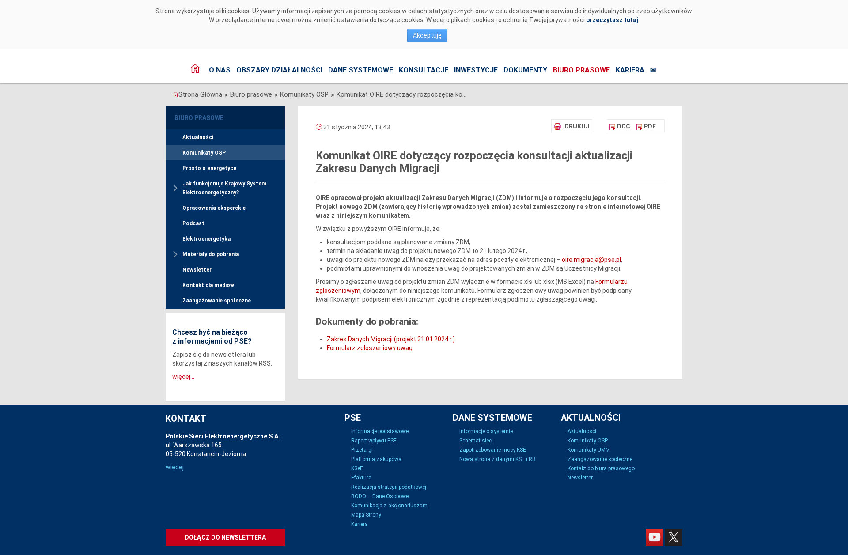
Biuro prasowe (581, 70)
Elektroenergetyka (206, 239)
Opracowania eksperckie (214, 208)
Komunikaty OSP (304, 94)
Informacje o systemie (486, 431)
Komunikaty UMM (589, 450)
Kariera (630, 70)
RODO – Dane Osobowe (380, 496)
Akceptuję (427, 35)
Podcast (193, 223)
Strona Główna (200, 94)
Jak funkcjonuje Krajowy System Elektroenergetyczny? (224, 188)
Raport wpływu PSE (374, 441)
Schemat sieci (476, 441)
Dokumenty (525, 70)
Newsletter (197, 270)
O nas (220, 70)
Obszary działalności (279, 70)
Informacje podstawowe (380, 431)
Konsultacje (423, 70)
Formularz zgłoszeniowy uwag (370, 347)
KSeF (357, 468)
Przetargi (362, 450)
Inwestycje (476, 70)
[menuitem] (620, 126)
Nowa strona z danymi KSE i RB (497, 459)
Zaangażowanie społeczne (216, 301)
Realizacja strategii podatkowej (388, 487)
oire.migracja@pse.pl (591, 259)
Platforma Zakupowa (376, 459)
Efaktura (361, 478)
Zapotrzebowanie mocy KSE (492, 450)
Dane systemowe (360, 70)
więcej (175, 467)
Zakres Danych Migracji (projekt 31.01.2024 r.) (391, 339)
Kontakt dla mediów (208, 285)
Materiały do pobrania (210, 254)
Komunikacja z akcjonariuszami (390, 505)
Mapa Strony (366, 515)
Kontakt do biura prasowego (601, 468)
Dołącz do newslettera (225, 537)
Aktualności (197, 137)
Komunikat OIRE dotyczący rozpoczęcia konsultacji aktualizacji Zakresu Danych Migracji (403, 94)
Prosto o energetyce (209, 168)
